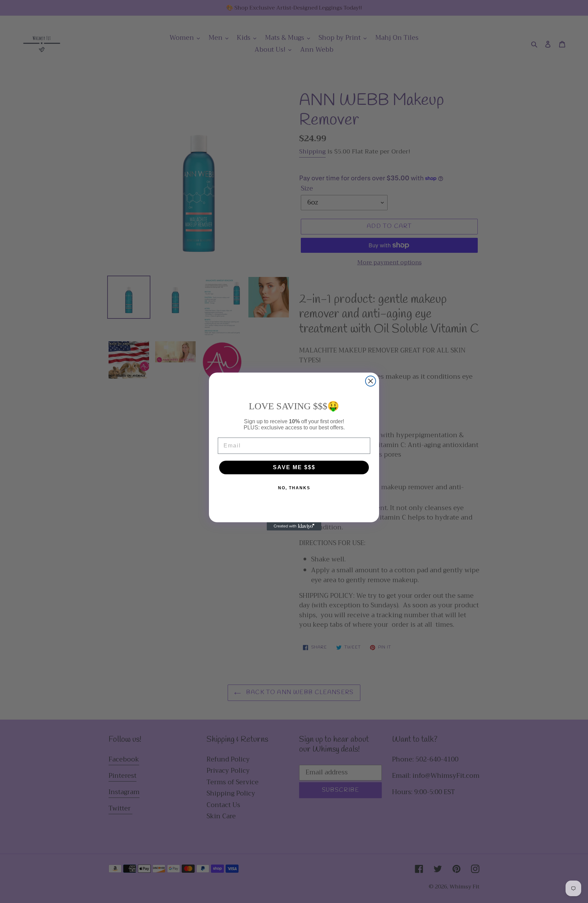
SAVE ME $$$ (294, 467)
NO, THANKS (294, 488)
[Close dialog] (370, 381)
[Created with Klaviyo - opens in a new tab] (294, 526)
